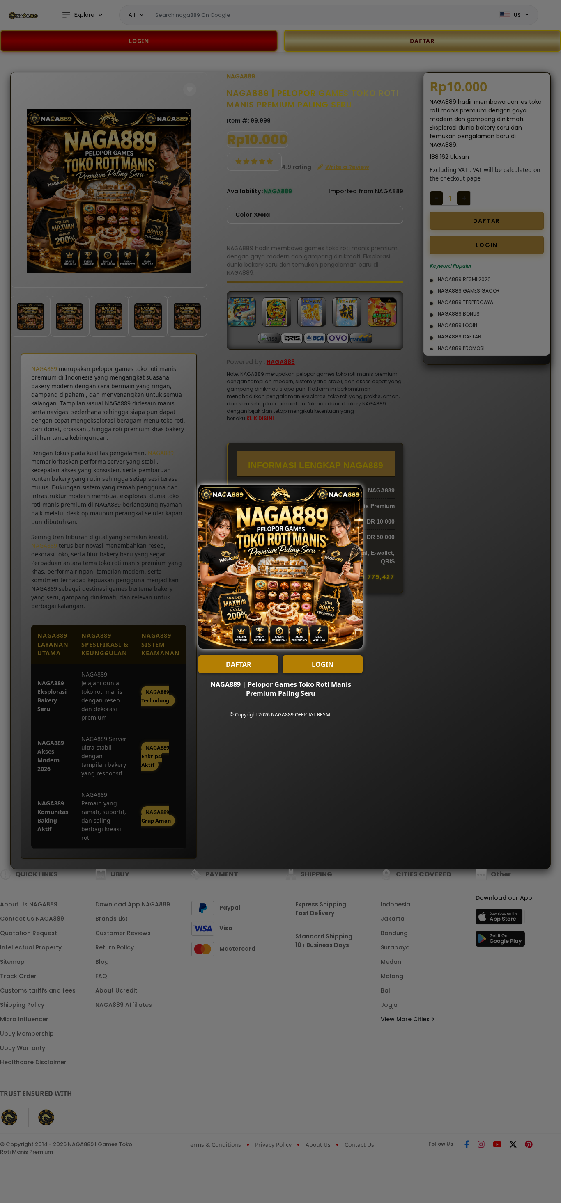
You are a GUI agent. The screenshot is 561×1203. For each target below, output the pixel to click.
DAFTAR (238, 664)
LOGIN (322, 664)
